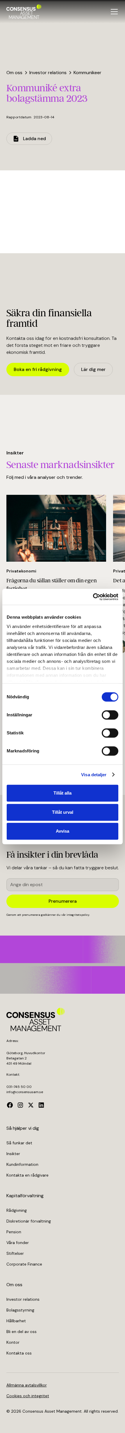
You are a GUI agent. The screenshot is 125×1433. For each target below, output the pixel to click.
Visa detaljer (93, 774)
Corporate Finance (24, 1264)
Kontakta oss (19, 1353)
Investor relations (23, 1299)
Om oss (14, 1285)
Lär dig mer (93, 369)
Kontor (12, 1342)
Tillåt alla (62, 792)
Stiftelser (15, 1253)
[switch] (110, 715)
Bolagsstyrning (20, 1310)
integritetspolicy (78, 915)
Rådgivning (16, 1210)
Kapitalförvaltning (25, 1196)
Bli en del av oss (21, 1331)
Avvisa (62, 831)
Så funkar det (19, 1142)
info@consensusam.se (24, 1092)
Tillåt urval (62, 812)
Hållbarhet (16, 1320)
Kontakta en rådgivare (27, 1175)
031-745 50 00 (19, 1086)
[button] (113, 12)
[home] (23, 11)
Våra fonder (17, 1242)
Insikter (13, 1153)
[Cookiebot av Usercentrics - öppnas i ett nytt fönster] (92, 597)
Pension (13, 1231)
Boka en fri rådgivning (38, 369)
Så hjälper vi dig (22, 1128)
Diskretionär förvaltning (28, 1221)
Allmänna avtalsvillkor (26, 1385)
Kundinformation (22, 1164)
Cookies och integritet (27, 1395)
